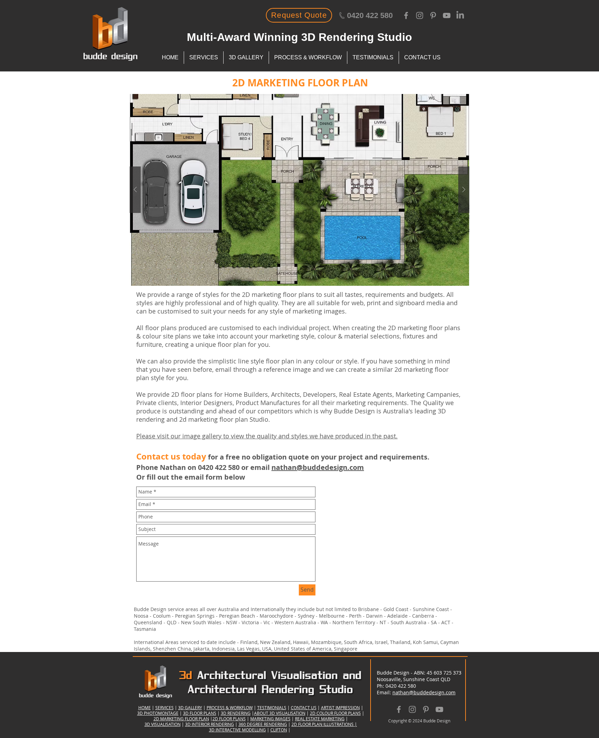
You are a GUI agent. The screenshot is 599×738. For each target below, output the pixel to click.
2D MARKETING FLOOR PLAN (181, 718)
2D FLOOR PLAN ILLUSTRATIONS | (324, 724)
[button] (307, 190)
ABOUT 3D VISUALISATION (279, 713)
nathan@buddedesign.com (317, 467)
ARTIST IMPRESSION (340, 707)
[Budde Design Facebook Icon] (406, 15)
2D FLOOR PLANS (229, 718)
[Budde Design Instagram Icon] (419, 15)
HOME (144, 707)
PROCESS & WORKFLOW (230, 707)
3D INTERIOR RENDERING (209, 724)
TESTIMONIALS (271, 707)
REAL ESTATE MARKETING (320, 718)
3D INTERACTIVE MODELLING (237, 729)
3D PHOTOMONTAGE (158, 713)
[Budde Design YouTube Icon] (446, 15)
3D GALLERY (190, 707)
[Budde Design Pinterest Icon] (433, 15)
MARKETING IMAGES (270, 718)
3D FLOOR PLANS (199, 713)
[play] (451, 99)
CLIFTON (278, 729)
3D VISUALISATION (163, 724)
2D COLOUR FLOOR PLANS (335, 713)
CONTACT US (303, 707)
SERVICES (164, 707)
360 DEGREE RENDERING (262, 724)
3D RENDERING (236, 713)
